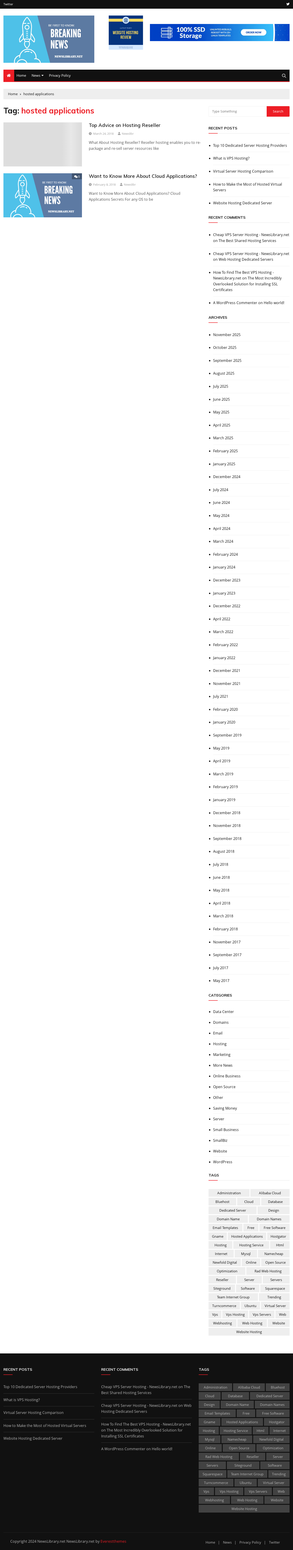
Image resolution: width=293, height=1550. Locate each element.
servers (276, 1279)
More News (223, 1065)
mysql (246, 1253)
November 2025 (227, 334)
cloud (248, 1201)
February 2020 (225, 709)
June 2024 (221, 502)
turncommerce (224, 1305)
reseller (222, 1279)
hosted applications (247, 1236)
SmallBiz (220, 1140)
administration (229, 1193)
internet (221, 1253)
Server (218, 1119)
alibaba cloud (270, 1193)
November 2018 (227, 825)
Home (21, 75)
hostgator (278, 1236)
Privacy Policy (60, 75)
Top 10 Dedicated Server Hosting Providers (250, 145)
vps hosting (235, 1314)
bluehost (222, 1201)
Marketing (222, 1054)
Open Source (224, 1087)
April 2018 (221, 903)
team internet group (233, 1297)
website (278, 1323)
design (273, 1210)
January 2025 (224, 463)
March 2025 (223, 437)
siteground (222, 1288)
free (250, 1227)
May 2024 (221, 515)
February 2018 (225, 929)
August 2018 (223, 851)
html (280, 1245)
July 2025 (220, 386)
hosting (220, 1245)
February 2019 (225, 786)
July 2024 (220, 489)
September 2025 (227, 360)
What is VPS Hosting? (231, 158)
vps (215, 1314)
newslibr (128, 134)
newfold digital (225, 1262)
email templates (225, 1227)
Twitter (8, 4)
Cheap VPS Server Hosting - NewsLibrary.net (251, 234)
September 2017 (227, 954)
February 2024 (225, 554)
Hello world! (274, 302)
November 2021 (227, 683)
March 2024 (223, 541)
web (282, 1314)
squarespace (275, 1288)
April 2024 (221, 528)
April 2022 (221, 618)
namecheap (273, 1253)
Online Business (227, 1076)
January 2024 (224, 567)
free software (274, 1227)
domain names (269, 1219)
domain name (228, 1219)
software (248, 1288)
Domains (221, 1022)
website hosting (249, 1331)
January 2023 (224, 593)
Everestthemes (113, 1541)
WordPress (222, 1162)
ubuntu (250, 1305)
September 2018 (227, 838)
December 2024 (226, 476)
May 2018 (221, 890)
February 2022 (225, 644)
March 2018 (223, 915)
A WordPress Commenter (235, 302)
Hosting (220, 1044)
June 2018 (221, 877)
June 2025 (221, 399)
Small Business (226, 1130)
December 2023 (226, 580)
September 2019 (227, 735)
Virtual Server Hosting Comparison (243, 171)
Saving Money (225, 1108)
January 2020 (224, 722)
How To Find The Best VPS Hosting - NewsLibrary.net (146, 1424)
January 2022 (224, 657)
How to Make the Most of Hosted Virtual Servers (247, 187)
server (249, 1279)
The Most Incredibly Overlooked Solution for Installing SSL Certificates (247, 284)
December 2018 (226, 812)
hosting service (251, 1245)
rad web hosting (268, 1271)
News (36, 75)
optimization (227, 1271)
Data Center (223, 1011)
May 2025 (221, 412)
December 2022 (226, 605)
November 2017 (227, 942)
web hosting (252, 1323)
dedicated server (232, 1210)
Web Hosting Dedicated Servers (246, 259)
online (251, 1262)
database (275, 1201)
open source (275, 1262)
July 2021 (220, 696)
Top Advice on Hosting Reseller (124, 125)
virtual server (275, 1305)
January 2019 (224, 799)
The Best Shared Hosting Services (247, 240)
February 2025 (225, 450)
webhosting (222, 1323)
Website (220, 1151)
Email (217, 1033)
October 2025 (224, 347)
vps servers (262, 1314)
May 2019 (221, 748)
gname (217, 1236)
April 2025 (221, 425)
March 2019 (223, 773)
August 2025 (223, 373)
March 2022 (223, 631)
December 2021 (226, 670)
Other (218, 1097)
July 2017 (220, 967)
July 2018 (220, 864)
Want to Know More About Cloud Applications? (143, 176)
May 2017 (221, 980)
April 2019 (221, 760)
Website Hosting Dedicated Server (242, 202)
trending (274, 1297)
